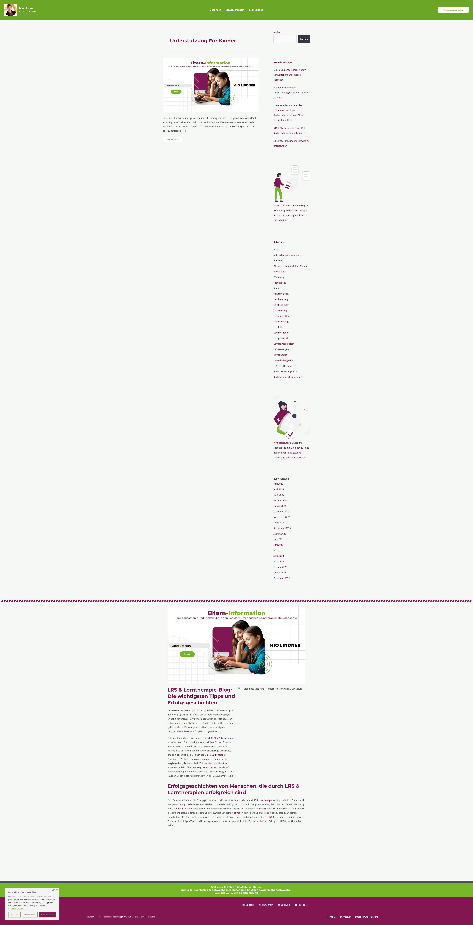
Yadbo (152, 917)
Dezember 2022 (281, 578)
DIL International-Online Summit (290, 266)
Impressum (345, 916)
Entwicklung (279, 271)
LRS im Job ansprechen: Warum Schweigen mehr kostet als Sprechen (289, 74)
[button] (453, 10)
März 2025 (278, 494)
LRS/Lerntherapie (177, 731)
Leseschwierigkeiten (283, 360)
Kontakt (331, 916)
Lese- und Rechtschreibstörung (107, 917)
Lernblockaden (281, 304)
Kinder (276, 288)
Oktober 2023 (280, 522)
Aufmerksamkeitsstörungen (287, 254)
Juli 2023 (277, 539)
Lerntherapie (280, 354)
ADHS (276, 249)
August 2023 (279, 533)
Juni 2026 (278, 483)
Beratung (278, 260)
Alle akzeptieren (47, 915)
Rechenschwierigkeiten (285, 371)
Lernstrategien (281, 349)
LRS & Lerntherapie (207, 763)
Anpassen (14, 915)
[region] (32, 904)
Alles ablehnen (29, 915)
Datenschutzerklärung (366, 916)
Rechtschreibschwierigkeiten (288, 377)
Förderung (278, 277)
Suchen (277, 32)
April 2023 (278, 555)
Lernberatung (280, 299)
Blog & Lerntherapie (224, 738)
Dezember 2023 (281, 511)
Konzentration (281, 293)
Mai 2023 (277, 550)
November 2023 (281, 516)
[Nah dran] (55, 890)
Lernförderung (281, 321)
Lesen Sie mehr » (173, 139)
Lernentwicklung (282, 315)
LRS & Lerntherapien (263, 800)
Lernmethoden (281, 332)
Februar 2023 (280, 566)
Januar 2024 (279, 505)
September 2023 (282, 528)
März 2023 (278, 561)
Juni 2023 (278, 544)
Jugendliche (279, 282)
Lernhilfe (278, 327)
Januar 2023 (279, 572)
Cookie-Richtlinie (17, 908)
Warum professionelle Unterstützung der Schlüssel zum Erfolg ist (290, 92)
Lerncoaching (280, 310)
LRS (269, 816)
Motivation (238, 812)
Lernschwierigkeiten (283, 343)
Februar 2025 (280, 500)
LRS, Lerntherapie (282, 365)
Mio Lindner (27, 8)
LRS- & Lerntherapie (214, 754)
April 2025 (278, 489)
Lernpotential (280, 338)
